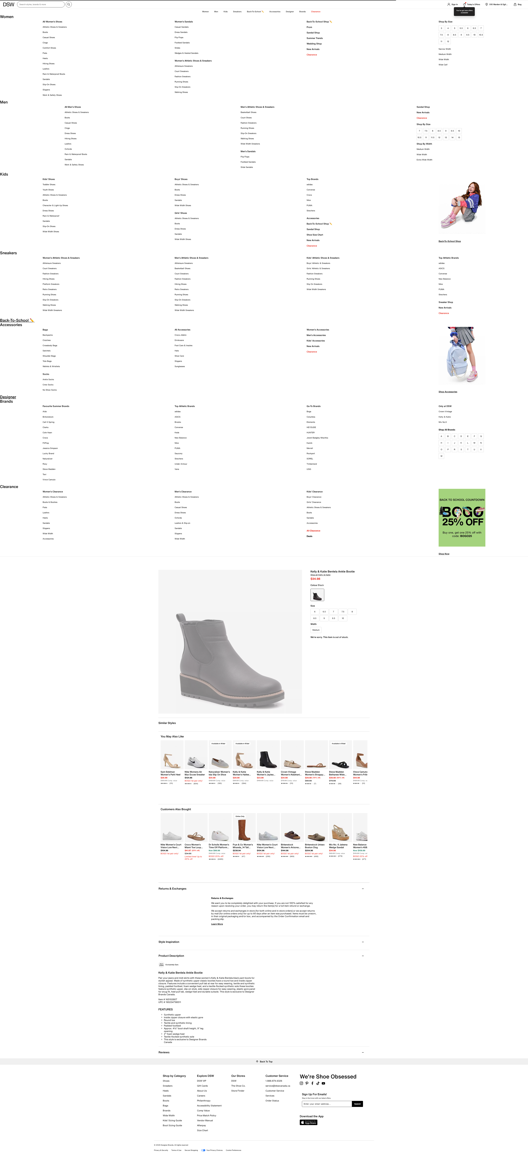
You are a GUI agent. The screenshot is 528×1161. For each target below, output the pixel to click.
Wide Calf (443, 64)
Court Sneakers (182, 71)
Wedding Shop (314, 43)
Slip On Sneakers (314, 284)
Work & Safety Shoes (52, 95)
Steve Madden (49, 469)
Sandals (46, 79)
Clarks (45, 427)
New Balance (445, 278)
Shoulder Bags (49, 355)
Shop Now (444, 553)
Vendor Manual (205, 1120)
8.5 (454, 34)
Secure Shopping (191, 1150)
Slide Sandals (247, 167)
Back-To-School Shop (450, 241)
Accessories (313, 218)
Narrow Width (445, 48)
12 (448, 41)
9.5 (467, 34)
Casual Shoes (49, 37)
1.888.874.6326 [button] (274, 1080)
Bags (45, 329)
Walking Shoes (181, 92)
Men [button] (216, 11)
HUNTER (311, 432)
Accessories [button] (274, 11)
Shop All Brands (447, 429)
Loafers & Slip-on (182, 523)
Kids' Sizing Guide (172, 1120)
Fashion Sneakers (182, 76)
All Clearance (313, 530)
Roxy (45, 463)
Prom (309, 27)
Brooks (178, 422)
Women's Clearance (53, 491)
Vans (177, 469)
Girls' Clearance (314, 502)
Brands (166, 1110)
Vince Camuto (49, 479)
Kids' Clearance (315, 491)
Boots (45, 32)
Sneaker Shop (446, 302)
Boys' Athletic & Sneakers (318, 263)
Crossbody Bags (50, 345)
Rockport (311, 453)
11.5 (432, 137)
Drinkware (179, 340)
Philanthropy (204, 1100)
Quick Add (172, 788)
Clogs (45, 42)
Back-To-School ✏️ (255, 11)
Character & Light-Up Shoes (55, 205)
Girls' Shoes (181, 213)
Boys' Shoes (181, 179)
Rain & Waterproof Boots (54, 74)
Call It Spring (48, 422)
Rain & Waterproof (51, 215)
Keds (177, 432)
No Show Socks (50, 389)
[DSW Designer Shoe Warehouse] (8, 4)
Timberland (312, 463)
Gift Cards (202, 1085)
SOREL (310, 458)
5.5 (461, 28)
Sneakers (167, 1085)
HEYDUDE (311, 427)
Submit (357, 1103)
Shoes (166, 1080)
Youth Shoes (48, 189)
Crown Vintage (445, 411)
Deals (309, 536)
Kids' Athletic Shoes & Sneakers (323, 257)
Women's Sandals (184, 21)
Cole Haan (47, 432)
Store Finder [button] (237, 1090)
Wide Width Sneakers (250, 143)
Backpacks (48, 334)
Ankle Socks (48, 379)
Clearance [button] (315, 11)
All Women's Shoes (52, 21)
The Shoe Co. (238, 1085)
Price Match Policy (206, 1115)
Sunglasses (180, 366)
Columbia (311, 416)
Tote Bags (47, 361)
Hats (177, 350)
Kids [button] (226, 11)
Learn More (217, 924)
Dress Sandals (181, 32)
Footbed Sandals (182, 42)
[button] (180, 743)
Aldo (45, 411)
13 (446, 137)
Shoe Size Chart (315, 234)
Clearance (312, 54)
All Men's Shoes (73, 107)
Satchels (46, 350)
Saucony (178, 453)
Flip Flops (179, 37)
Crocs (309, 194)
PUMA (309, 205)
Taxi (44, 474)
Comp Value (203, 1110)
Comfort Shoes (49, 47)
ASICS (441, 268)
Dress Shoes (70, 133)
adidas (310, 184)
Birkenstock (48, 416)
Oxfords (68, 148)
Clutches (47, 340)
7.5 (441, 34)
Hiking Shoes (48, 63)
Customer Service (275, 1090)
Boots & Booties (50, 502)
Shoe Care (179, 355)
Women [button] (205, 11)
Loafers (46, 68)
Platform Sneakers (51, 284)
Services (270, 1095)
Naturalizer (48, 458)
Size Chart (202, 1130)
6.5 (474, 28)
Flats (45, 53)
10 (474, 34)
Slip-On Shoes (49, 84)
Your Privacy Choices (214, 1150)
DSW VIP (201, 1080)
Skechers (311, 210)
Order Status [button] (272, 1100)
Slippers (46, 89)
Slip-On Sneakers (182, 86)
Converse (311, 189)
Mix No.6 (443, 422)
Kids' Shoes (49, 179)
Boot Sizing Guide (172, 1125)
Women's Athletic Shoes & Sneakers (193, 60)
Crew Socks (48, 384)
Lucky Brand (48, 453)
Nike (309, 200)
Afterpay (201, 1125)
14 (452, 137)
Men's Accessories (316, 335)
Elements (311, 422)
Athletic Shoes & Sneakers (55, 26)
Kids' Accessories (316, 340)
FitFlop (46, 442)
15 (459, 137)
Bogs (309, 411)
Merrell (310, 448)
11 (441, 41)
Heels (45, 58)
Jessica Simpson (50, 448)
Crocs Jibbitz (180, 334)
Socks (46, 374)
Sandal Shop (313, 32)
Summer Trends (315, 38)
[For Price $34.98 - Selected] (317, 595)
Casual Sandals (182, 26)
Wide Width (444, 59)
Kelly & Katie (445, 416)
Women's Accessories (318, 329)
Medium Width (445, 54)
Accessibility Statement (209, 1105)
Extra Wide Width (424, 159)
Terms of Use (176, 1150)
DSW (233, 1080)
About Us (202, 1090)
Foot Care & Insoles (183, 345)
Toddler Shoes (49, 184)
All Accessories (182, 329)
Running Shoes (181, 81)
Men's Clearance (183, 491)
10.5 (481, 34)
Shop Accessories (448, 391)
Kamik (309, 442)
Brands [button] (302, 11)
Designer (290, 11)
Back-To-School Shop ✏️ (319, 21)
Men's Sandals (248, 151)
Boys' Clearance (314, 496)
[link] (171, 776)
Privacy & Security (161, 1150)
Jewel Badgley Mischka (317, 437)
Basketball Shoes (248, 112)
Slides (177, 47)
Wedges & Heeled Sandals (186, 53)
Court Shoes (246, 117)
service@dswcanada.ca (278, 1085)
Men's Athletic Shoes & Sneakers (257, 107)
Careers (201, 1095)
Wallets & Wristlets (51, 366)
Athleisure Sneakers (184, 66)
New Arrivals (313, 49)
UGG (309, 469)
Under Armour (181, 463)
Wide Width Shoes (51, 231)
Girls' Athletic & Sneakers (318, 268)
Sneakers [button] (237, 11)
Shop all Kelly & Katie (320, 574)
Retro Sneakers (50, 289)
